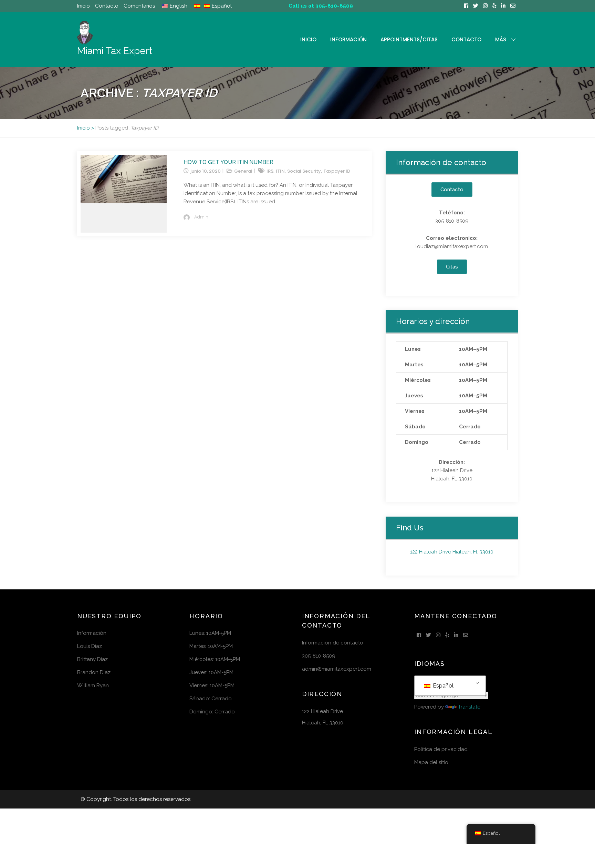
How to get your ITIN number (228, 162)
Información (348, 39)
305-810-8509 (318, 656)
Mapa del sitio (431, 762)
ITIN (280, 171)
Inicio (83, 6)
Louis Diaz (89, 646)
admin (201, 217)
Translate (469, 707)
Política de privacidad (441, 749)
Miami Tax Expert (114, 51)
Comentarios (139, 6)
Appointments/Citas (409, 39)
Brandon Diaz (94, 672)
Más (500, 39)
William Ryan (93, 685)
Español (442, 685)
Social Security (304, 171)
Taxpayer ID (336, 171)
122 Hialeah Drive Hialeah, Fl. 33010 (451, 552)
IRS (270, 171)
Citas (452, 267)
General (243, 171)
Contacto (106, 6)
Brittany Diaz (92, 659)
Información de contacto (332, 643)
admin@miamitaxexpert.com (336, 669)
